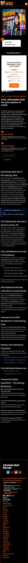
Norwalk (5, 539)
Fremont (5, 522)
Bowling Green (7, 505)
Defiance (6, 516)
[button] (26, 4)
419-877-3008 (16, 81)
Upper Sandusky (8, 554)
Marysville (6, 531)
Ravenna (6, 548)
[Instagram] (20, 472)
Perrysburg (6, 543)
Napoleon (6, 537)
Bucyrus (5, 509)
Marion (5, 529)
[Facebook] (8, 472)
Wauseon (6, 557)
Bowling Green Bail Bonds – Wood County (15, 357)
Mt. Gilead (6, 535)
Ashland (5, 502)
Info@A (6, 492)
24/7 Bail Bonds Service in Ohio (12, 374)
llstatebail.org (12, 492)
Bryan (5, 507)
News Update (8, 494)
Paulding (5, 546)
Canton (5, 511)
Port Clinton (6, 544)
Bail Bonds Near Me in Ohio (11, 371)
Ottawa (5, 541)
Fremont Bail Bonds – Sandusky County (15, 360)
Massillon (6, 533)
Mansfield (6, 528)
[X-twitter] (12, 472)
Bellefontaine (7, 503)
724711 (20, 489)
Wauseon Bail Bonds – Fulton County (14, 362)
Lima (4, 526)
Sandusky (6, 550)
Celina (5, 515)
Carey (5, 513)
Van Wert (6, 556)
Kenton (5, 524)
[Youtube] (16, 472)
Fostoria (5, 520)
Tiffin (4, 552)
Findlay (5, 518)
